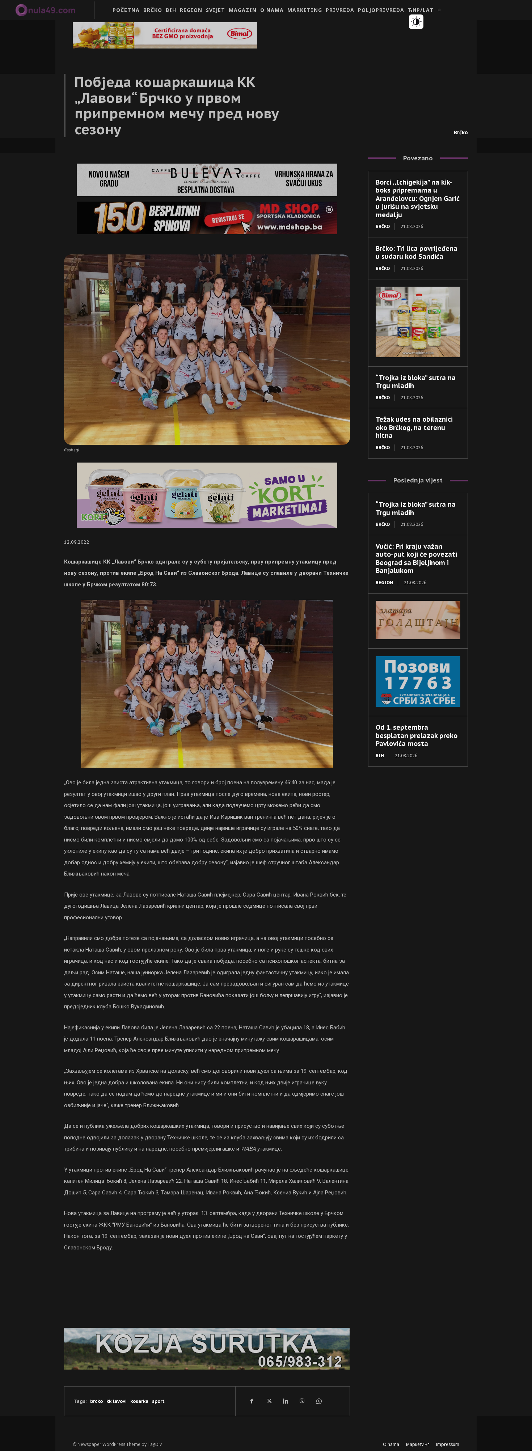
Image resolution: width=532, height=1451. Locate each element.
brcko (96, 1401)
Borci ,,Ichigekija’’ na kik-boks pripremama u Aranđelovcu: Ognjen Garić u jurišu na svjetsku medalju (418, 198)
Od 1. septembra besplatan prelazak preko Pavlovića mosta (416, 735)
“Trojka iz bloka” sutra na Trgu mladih (416, 382)
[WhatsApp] (318, 1401)
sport (158, 1401)
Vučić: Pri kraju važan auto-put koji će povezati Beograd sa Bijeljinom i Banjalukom (416, 558)
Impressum (447, 1444)
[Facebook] (252, 1401)
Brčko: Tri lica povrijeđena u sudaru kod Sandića (416, 252)
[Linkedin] (285, 1401)
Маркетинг (417, 1444)
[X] (268, 1401)
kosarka (139, 1401)
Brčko (461, 132)
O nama (391, 1444)
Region (384, 582)
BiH (380, 755)
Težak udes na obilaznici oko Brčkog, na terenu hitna (414, 427)
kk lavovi (116, 1401)
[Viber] (302, 1401)
